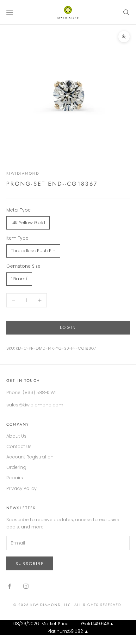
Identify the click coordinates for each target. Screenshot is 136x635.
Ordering (16, 467)
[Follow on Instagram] (26, 586)
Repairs (14, 478)
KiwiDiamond (22, 173)
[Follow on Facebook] (9, 586)
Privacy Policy (21, 488)
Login (68, 327)
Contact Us (19, 446)
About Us (16, 436)
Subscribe (29, 564)
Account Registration (29, 457)
